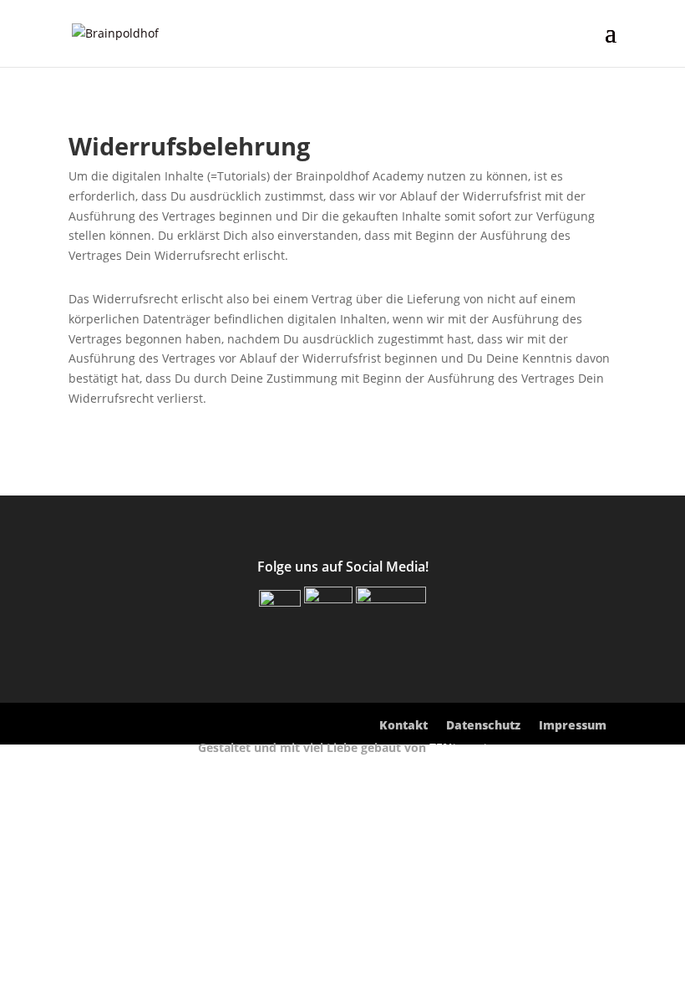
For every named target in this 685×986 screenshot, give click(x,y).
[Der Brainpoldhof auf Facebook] (280, 601)
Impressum (572, 726)
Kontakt (403, 726)
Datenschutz (483, 726)
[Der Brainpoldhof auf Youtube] (391, 598)
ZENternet (458, 747)
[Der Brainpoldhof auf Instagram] (328, 598)
